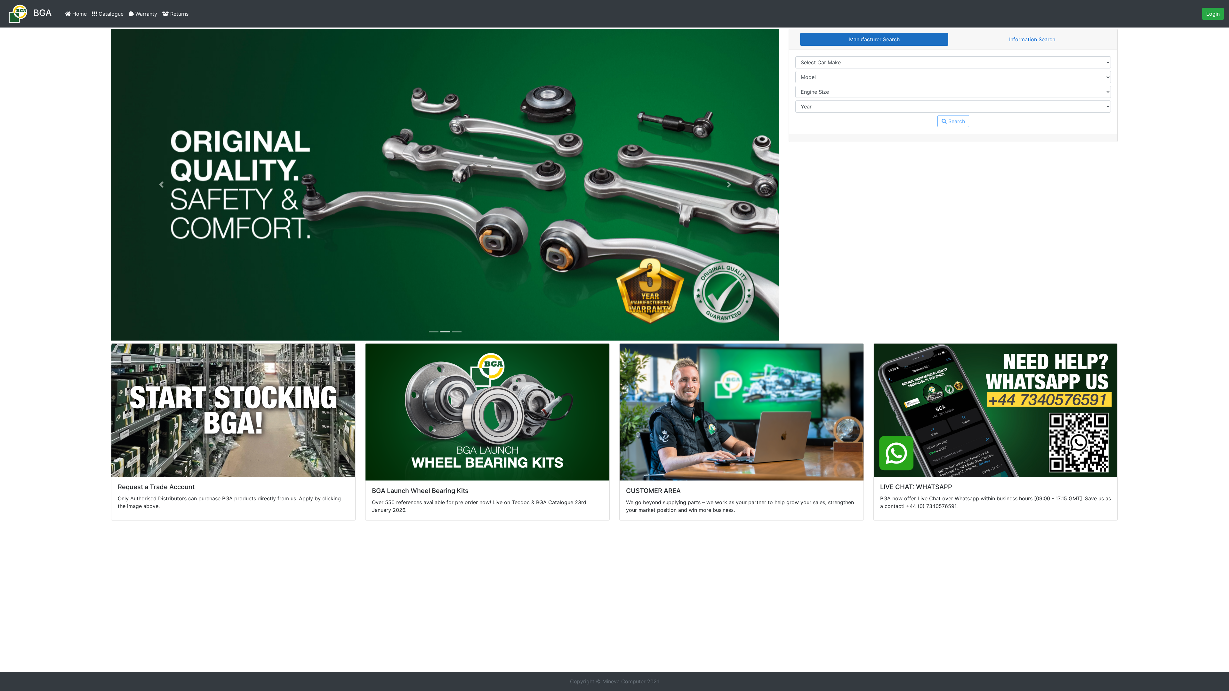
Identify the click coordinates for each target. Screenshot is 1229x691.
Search (956, 121)
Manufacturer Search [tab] (874, 39)
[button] (161, 184)
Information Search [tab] (1032, 39)
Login (1213, 14)
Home (80, 13)
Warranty (145, 14)
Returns (179, 14)
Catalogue (110, 14)
